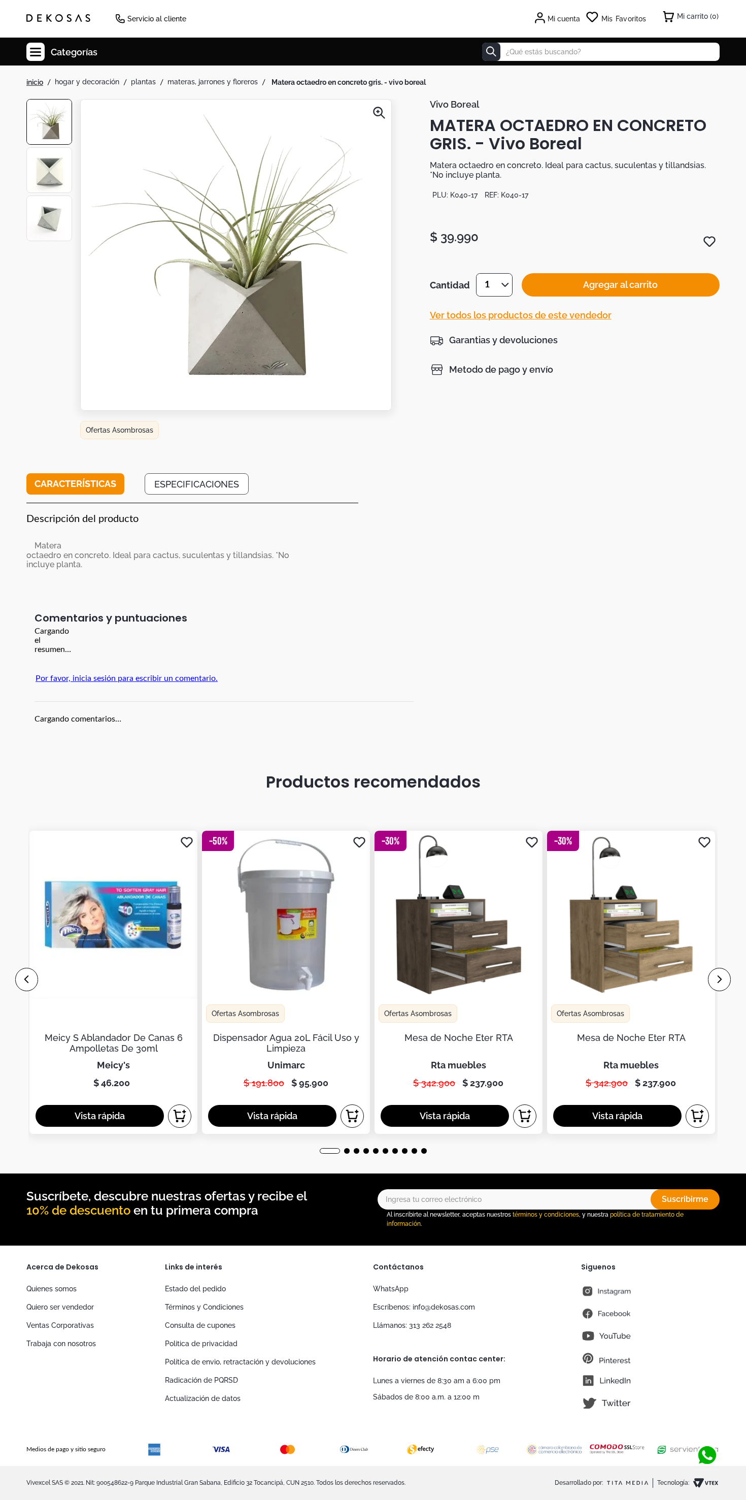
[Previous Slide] (26, 979)
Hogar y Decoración (87, 82)
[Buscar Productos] (491, 52)
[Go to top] (703, 1436)
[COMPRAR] (179, 1116)
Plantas (143, 82)
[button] (236, 256)
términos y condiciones (546, 1214)
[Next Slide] (719, 979)
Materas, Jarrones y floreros (212, 82)
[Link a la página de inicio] (34, 82)
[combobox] (601, 52)
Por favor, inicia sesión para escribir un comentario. (127, 678)
